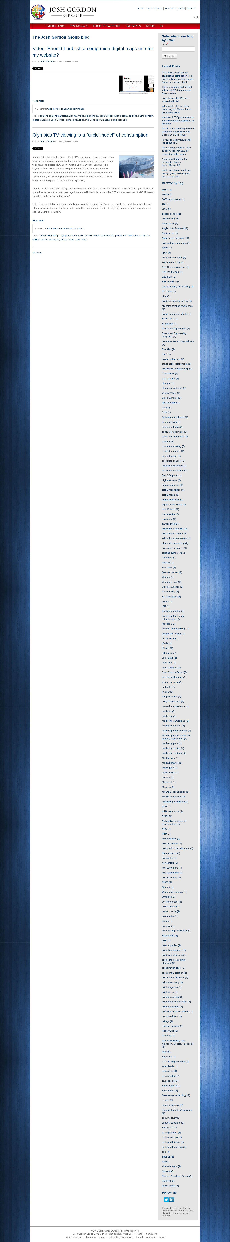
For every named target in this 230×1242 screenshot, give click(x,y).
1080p (167, 194)
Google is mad (171, 582)
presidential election (174, 972)
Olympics (64, 235)
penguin (168, 926)
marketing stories (173, 748)
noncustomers (171, 877)
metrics (167, 777)
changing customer (174, 388)
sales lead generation (175, 1061)
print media (170, 992)
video (81, 115)
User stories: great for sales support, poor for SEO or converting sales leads (176, 150)
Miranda (168, 787)
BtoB (166, 354)
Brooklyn (168, 349)
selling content (171, 1132)
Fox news (169, 567)
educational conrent (174, 528)
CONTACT (191, 8)
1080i (167, 189)
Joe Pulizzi (169, 657)
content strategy (173, 451)
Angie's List (170, 233)
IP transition (170, 638)
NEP (166, 833)
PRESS (181, 8)
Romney (168, 1035)
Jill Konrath (169, 653)
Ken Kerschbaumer (174, 677)
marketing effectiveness (176, 730)
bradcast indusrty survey (177, 301)
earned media (171, 523)
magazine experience (175, 706)
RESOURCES (170, 8)
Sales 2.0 (169, 1056)
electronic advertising (175, 543)
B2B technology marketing (178, 286)
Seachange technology (176, 1095)
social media (170, 1185)
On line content (172, 901)
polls (166, 940)
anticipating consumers (176, 243)
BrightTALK (170, 318)
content (44, 115)
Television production (138, 235)
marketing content (173, 725)
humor (167, 601)
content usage (171, 456)
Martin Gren (170, 758)
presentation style (173, 967)
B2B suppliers (171, 281)
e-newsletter (170, 514)
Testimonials (127, 1237)
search (167, 1100)
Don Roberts (170, 509)
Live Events (112, 1237)
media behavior (101, 235)
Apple (167, 247)
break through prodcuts (176, 314)
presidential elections (175, 977)
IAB (87, 119)
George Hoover (172, 572)
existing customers (174, 552)
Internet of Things (173, 633)
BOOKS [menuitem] (150, 26)
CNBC (167, 407)
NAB (166, 806)
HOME (141, 8)
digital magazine (41, 119)
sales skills (169, 1071)
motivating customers (175, 801)
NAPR (167, 816)
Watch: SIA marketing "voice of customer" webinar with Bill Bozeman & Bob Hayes (178, 131)
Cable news (170, 373)
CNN (166, 412)
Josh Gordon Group (110, 115)
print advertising (172, 982)
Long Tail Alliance (99, 119)
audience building (49, 235)
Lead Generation (73, 1237)
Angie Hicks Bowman (175, 228)
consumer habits (172, 427)
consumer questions (174, 431)
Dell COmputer (172, 475)
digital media (92, 115)
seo (166, 1151)
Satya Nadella (171, 1085)
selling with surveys (174, 1147)
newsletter (169, 858)
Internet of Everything (175, 628)
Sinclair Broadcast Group (177, 1176)
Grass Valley (170, 591)
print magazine (172, 987)
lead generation (172, 682)
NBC (84, 239)
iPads (167, 643)
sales (166, 1051)
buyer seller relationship (176, 363)
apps (166, 252)
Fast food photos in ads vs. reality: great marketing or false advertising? (176, 173)
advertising (170, 218)
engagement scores (174, 548)
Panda (167, 921)
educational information (176, 538)
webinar (73, 115)
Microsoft (168, 782)
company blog (171, 422)
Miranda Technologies (175, 791)
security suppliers (173, 1122)
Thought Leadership (146, 1237)
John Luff (169, 662)
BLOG (160, 8)
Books (162, 1237)
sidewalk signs (171, 1166)
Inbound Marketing (94, 1237)
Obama (168, 887)
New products (171, 853)
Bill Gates (169, 291)
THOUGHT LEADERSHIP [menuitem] (106, 26)
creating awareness (174, 465)
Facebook (169, 557)
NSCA (167, 882)
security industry (172, 1105)
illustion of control (173, 611)
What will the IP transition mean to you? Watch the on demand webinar (176, 109)
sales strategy (171, 1076)
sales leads (170, 1066)
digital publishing (118, 119)
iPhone (167, 648)
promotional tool (172, 1006)
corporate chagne (173, 460)
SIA (165, 1161)
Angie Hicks (170, 223)
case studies (170, 378)
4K (165, 204)
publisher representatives (177, 1011)
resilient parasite (172, 1026)
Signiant (168, 1171)
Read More (38, 100)
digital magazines (75, 119)
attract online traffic (70, 239)
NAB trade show (172, 811)
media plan (169, 767)
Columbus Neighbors (175, 417)
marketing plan (172, 743)
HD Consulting (171, 596)
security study (171, 1117)
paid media (169, 916)
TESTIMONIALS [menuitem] (78, 26)
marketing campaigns (175, 720)
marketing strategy (174, 753)
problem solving (172, 997)
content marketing (58, 115)
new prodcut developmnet (177, 848)
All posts (36, 252)
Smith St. (168, 1181)
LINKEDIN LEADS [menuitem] (54, 26)
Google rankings (172, 586)
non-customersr (172, 872)
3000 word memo (173, 199)
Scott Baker (170, 1090)
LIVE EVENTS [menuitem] (133, 26)
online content (145, 115)
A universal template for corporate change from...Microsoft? (174, 162)
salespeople (170, 1080)
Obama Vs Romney (174, 892)
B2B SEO (169, 276)
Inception (168, 623)
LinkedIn (168, 687)
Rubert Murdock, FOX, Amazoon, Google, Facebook (177, 1043)
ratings (167, 1021)
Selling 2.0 (169, 1127)
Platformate (170, 935)
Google (167, 577)
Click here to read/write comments (65, 108)
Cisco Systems (171, 397)
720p (166, 209)
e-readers (169, 519)
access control (171, 213)
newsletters (170, 862)
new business (171, 838)
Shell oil (168, 1156)
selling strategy (172, 1137)
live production (118, 235)
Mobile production (173, 796)
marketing (169, 716)
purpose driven (172, 1016)
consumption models (81, 235)
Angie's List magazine (175, 238)
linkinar (167, 691)
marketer (168, 711)
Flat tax (168, 562)
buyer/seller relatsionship (177, 368)
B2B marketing (172, 271)
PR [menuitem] (161, 26)
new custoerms (172, 843)
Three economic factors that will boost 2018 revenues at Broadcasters (177, 90)
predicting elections (174, 955)
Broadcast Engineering (176, 328)
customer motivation (174, 470)
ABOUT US (150, 8)
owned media (171, 911)
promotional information (176, 1001)
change (168, 383)
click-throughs (171, 402)
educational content (174, 533)
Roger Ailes (170, 1030)
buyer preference (173, 359)
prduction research (174, 950)
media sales (170, 772)
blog (166, 296)
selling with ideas (173, 1142)
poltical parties (171, 945)
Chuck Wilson (171, 393)
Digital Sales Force (174, 504)
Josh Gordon (47, 61)
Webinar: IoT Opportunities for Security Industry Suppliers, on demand (178, 120)
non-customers (172, 867)
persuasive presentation (176, 930)
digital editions (129, 115)
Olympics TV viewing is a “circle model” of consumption (90, 135)
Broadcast (53, 239)
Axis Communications (175, 267)
